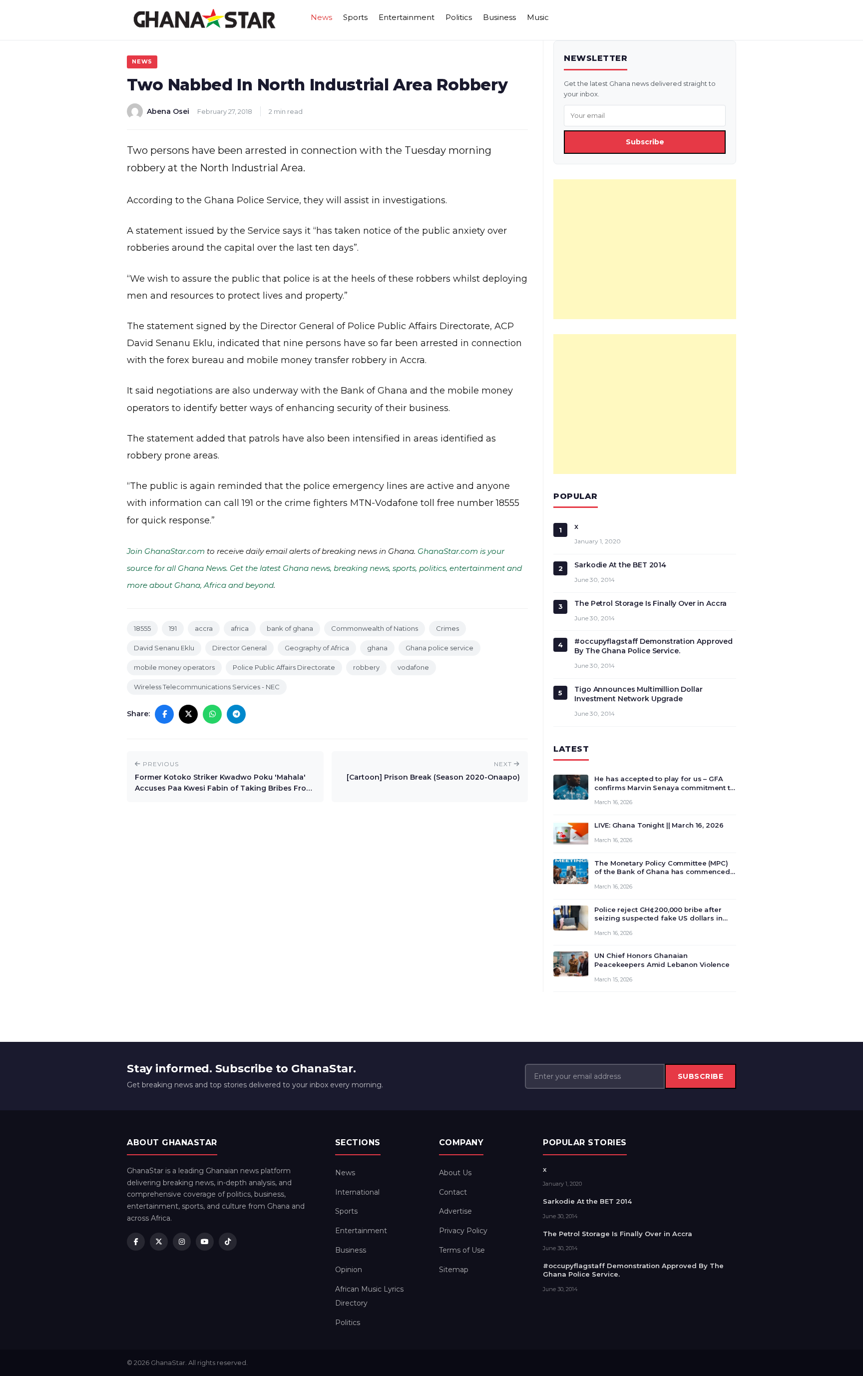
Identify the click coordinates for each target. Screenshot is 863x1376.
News (321, 17)
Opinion (348, 1269)
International (357, 1192)
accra (204, 628)
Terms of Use (462, 1250)
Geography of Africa (317, 648)
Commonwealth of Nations (374, 628)
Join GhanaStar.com (166, 551)
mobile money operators (174, 667)
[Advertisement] (644, 249)
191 (173, 628)
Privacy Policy (463, 1230)
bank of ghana (290, 628)
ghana (377, 648)
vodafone (413, 667)
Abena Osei (168, 111)
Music (538, 17)
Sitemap (453, 1269)
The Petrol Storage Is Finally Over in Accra (650, 603)
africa (240, 628)
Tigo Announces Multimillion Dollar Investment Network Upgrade (638, 694)
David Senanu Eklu (164, 648)
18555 (142, 628)
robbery (366, 667)
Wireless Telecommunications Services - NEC (207, 687)
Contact (453, 1192)
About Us (455, 1172)
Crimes (447, 628)
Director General (239, 648)
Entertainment (406, 17)
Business (499, 17)
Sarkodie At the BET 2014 (620, 564)
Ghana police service (439, 648)
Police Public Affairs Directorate (284, 667)
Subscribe (645, 141)
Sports (355, 17)
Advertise (455, 1211)
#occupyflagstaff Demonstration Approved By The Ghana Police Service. (653, 646)
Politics (458, 17)
